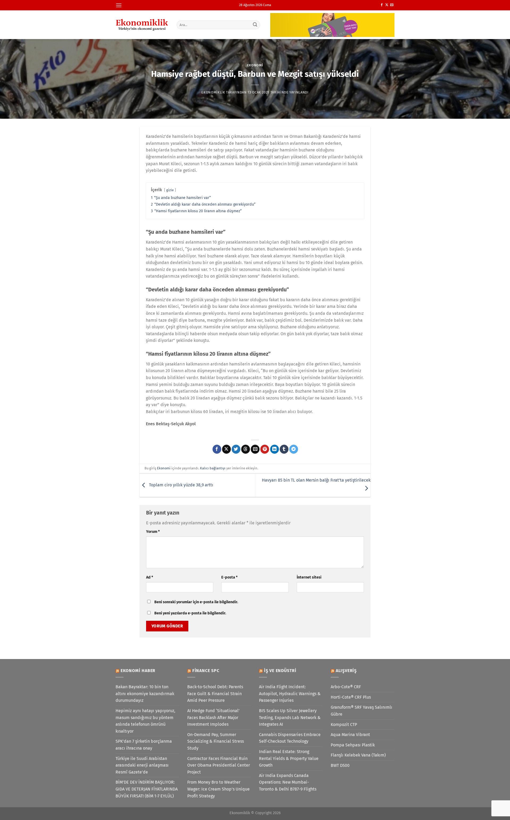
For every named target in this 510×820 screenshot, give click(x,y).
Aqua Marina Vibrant (350, 734)
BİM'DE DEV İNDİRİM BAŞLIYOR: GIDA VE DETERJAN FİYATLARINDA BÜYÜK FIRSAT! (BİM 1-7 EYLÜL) (147, 789)
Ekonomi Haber (138, 670)
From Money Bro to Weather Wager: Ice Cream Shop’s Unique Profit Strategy (218, 789)
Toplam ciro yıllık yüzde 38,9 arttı (180, 484)
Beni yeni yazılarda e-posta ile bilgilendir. (190, 613)
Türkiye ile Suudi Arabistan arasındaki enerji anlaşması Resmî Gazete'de (142, 765)
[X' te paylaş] (226, 449)
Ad (149, 577)
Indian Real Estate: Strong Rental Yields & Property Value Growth (288, 758)
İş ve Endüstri (280, 670)
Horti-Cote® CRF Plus (351, 697)
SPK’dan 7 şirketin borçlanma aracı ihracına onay (144, 745)
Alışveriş (346, 670)
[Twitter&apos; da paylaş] (236, 449)
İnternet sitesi (309, 577)
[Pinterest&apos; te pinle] (264, 449)
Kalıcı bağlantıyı (213, 468)
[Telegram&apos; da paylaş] (293, 449)
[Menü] (119, 5)
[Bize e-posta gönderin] (391, 5)
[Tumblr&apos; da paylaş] (284, 449)
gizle (170, 190)
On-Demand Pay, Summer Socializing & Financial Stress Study (215, 741)
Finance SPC (205, 670)
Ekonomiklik (213, 92)
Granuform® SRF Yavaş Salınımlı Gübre (361, 711)
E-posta (229, 577)
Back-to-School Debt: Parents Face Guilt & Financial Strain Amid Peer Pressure (215, 693)
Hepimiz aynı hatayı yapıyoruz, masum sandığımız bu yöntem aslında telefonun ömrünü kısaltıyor (145, 721)
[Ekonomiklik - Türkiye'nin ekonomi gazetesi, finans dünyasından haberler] (142, 24)
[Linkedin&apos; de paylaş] (274, 449)
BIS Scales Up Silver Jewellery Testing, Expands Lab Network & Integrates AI (290, 717)
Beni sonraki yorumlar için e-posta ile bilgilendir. (196, 602)
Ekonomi (255, 65)
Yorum (153, 531)
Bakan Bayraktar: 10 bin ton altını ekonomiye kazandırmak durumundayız (145, 693)
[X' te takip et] (386, 5)
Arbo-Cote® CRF (346, 686)
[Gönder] (255, 24)
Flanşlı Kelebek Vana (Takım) (358, 755)
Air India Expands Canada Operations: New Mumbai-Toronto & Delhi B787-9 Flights (287, 782)
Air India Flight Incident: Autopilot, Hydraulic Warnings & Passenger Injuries (290, 693)
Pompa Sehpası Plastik (353, 744)
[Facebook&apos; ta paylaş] (216, 449)
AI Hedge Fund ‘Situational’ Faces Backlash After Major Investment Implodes (213, 717)
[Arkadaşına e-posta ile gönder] (255, 449)
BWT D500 (340, 765)
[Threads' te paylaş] (245, 449)
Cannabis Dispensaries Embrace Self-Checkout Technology (290, 738)
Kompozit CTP (344, 724)
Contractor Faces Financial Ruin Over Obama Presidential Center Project (218, 765)
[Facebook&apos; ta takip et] (381, 5)
